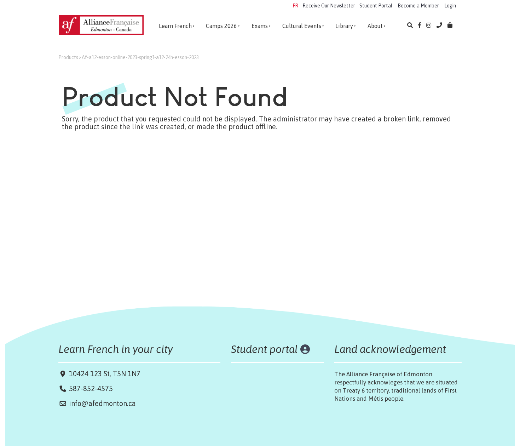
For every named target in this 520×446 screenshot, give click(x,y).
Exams (260, 26)
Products (68, 57)
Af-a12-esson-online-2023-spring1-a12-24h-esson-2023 (140, 57)
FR (295, 5)
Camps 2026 (221, 26)
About (375, 26)
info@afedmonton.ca (102, 403)
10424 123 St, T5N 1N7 (103, 374)
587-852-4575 (91, 388)
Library (344, 26)
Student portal (264, 349)
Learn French (175, 26)
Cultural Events (301, 26)
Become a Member (418, 5)
